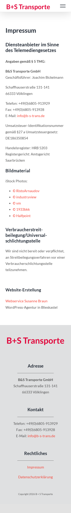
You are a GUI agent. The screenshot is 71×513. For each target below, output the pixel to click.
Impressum (35, 467)
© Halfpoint (22, 216)
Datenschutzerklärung (35, 477)
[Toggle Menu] (62, 6)
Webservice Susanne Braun (26, 301)
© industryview (24, 197)
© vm (17, 203)
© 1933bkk (21, 209)
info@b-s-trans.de (31, 116)
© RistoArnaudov (26, 191)
